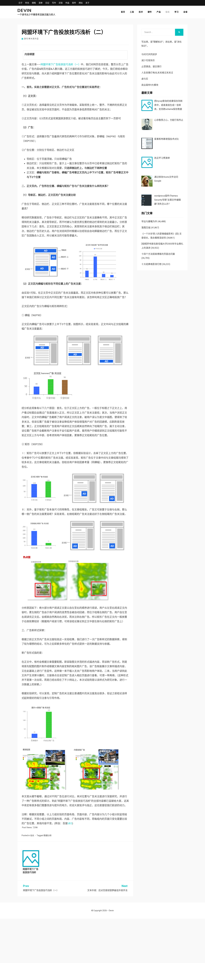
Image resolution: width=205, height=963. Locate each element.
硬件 (150, 12)
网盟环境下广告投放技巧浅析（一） (61, 64)
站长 (168, 12)
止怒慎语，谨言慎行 (151, 66)
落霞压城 (145, 227)
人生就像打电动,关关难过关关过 (157, 72)
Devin (24, 10)
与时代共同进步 (149, 54)
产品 (159, 12)
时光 (27, 3)
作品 (67, 3)
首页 (123, 12)
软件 (74, 3)
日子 (20, 3)
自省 (185, 12)
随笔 (34, 3)
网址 (81, 3)
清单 (41, 3)
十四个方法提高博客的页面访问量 (158, 254)
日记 (47, 3)
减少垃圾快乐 (148, 60)
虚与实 (144, 78)
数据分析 (48, 835)
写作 (54, 3)
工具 (132, 12)
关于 (87, 3)
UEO (70, 823)
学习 (176, 12)
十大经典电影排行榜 (151, 264)
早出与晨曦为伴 (149, 221)
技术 (141, 12)
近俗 (61, 3)
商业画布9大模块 (149, 85)
